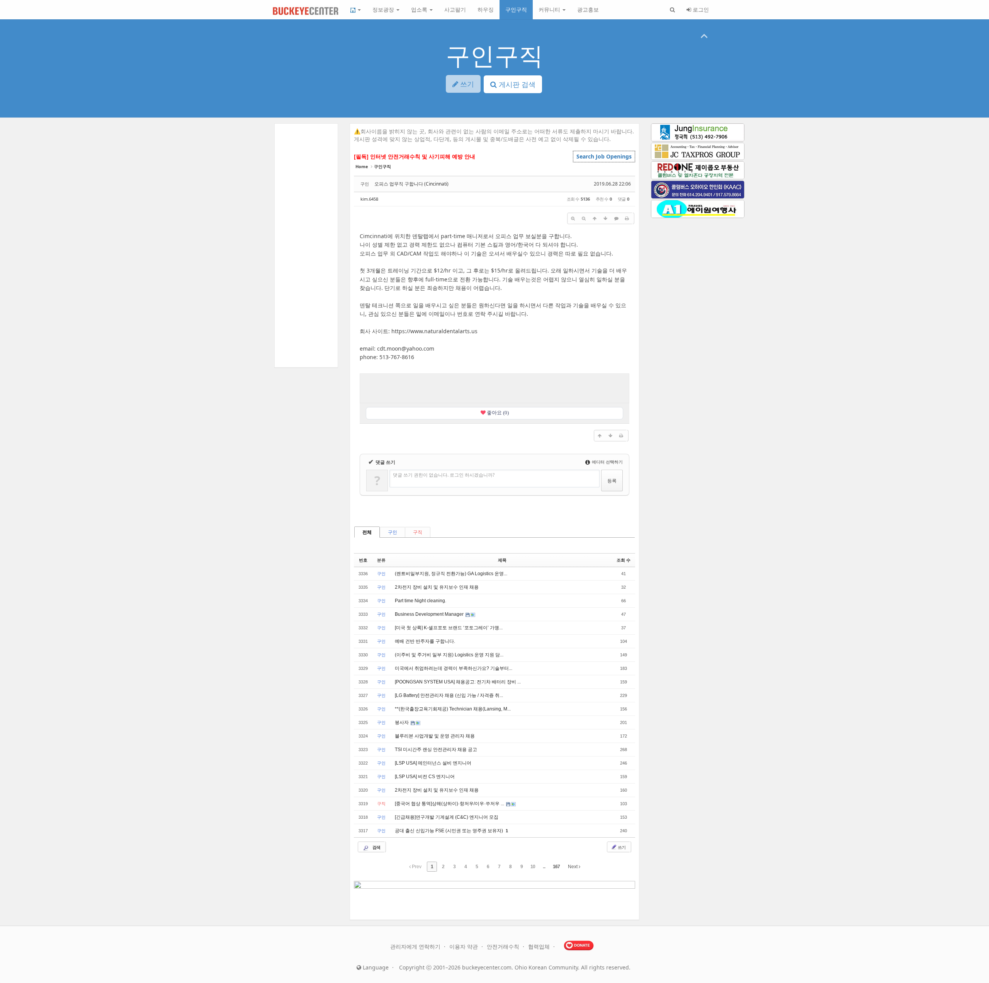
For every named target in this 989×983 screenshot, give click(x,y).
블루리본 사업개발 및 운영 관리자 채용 (435, 736)
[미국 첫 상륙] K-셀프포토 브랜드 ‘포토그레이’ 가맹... (449, 627)
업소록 (420, 9)
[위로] (594, 218)
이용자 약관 (464, 946)
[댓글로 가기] (616, 218)
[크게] (573, 218)
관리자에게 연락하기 (416, 946)
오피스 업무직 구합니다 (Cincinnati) (411, 184)
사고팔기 (455, 9)
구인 (392, 532)
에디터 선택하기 (607, 462)
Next (573, 866)
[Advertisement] (494, 387)
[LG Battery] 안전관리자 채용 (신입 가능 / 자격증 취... (449, 695)
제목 (502, 560)
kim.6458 (369, 199)
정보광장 (384, 9)
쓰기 (621, 847)
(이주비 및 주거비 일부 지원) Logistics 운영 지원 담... (449, 655)
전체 (367, 532)
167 (556, 866)
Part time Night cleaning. (420, 600)
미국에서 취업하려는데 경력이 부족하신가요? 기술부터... (453, 668)
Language (375, 967)
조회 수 (623, 560)
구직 (417, 532)
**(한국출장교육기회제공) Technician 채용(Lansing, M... (453, 709)
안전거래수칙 (504, 946)
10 (532, 866)
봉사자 (402, 722)
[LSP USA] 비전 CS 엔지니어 (425, 776)
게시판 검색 (516, 84)
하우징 (486, 9)
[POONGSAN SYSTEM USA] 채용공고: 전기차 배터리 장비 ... (458, 682)
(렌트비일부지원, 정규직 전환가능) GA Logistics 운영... (451, 573)
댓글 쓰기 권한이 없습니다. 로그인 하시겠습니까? (443, 475)
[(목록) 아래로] (605, 218)
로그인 (700, 9)
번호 (363, 560)
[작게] (583, 218)
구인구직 (516, 9)
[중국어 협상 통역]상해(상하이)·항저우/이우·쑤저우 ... (450, 803)
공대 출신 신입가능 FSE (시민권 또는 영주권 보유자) (449, 830)
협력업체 (539, 946)
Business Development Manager (430, 614)
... (544, 866)
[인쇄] (627, 218)
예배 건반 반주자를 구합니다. (425, 641)
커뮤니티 (550, 9)
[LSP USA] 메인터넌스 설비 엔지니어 (433, 763)
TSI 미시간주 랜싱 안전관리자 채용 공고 (436, 749)
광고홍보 (588, 9)
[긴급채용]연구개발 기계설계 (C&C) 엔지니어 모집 (446, 817)
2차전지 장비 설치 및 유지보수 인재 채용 (437, 587)
